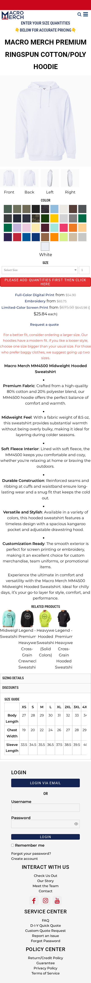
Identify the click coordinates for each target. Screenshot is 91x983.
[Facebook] (34, 900)
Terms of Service (46, 973)
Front (9, 192)
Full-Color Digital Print (34, 295)
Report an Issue (45, 936)
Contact (45, 891)
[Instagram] (45, 900)
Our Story (45, 881)
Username (21, 801)
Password (20, 818)
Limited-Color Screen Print (24, 308)
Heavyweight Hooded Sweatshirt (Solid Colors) (49, 642)
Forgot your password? (31, 854)
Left (50, 192)
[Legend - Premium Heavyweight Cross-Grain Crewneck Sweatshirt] (27, 619)
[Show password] (76, 824)
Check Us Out (45, 876)
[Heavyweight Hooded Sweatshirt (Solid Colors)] (45, 619)
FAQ (45, 920)
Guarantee (45, 963)
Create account (24, 859)
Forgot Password (45, 941)
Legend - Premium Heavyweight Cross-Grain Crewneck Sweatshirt (31, 649)
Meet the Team (46, 886)
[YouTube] (57, 900)
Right (70, 192)
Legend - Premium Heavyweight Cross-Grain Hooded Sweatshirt (67, 649)
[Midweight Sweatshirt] (9, 619)
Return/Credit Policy (45, 958)
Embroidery (35, 301)
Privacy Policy (45, 968)
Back (29, 192)
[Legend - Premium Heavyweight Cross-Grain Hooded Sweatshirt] (64, 619)
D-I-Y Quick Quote (45, 926)
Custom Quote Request (45, 931)
